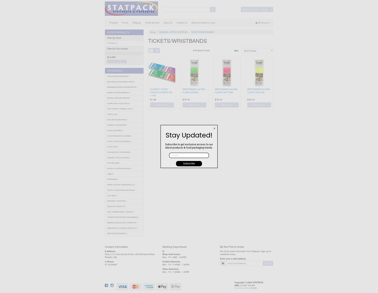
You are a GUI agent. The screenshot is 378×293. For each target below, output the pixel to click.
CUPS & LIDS (112, 114)
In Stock (113, 43)
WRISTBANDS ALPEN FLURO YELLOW (258, 91)
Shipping (137, 22)
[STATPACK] (131, 7)
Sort (236, 50)
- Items (256, 9)
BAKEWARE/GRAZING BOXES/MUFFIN (122, 87)
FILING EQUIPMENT (115, 130)
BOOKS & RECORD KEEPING (118, 98)
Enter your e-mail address (233, 258)
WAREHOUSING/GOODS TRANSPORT (122, 222)
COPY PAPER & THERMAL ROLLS (120, 109)
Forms (125, 22)
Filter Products (118, 32)
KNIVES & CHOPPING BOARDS (119, 168)
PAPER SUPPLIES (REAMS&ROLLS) (121, 184)
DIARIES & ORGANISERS (117, 125)
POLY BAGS (112, 195)
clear (124, 61)
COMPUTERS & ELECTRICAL (118, 103)
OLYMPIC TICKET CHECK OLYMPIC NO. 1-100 (161, 92)
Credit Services (152, 22)
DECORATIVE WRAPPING (117, 119)
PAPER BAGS (112, 179)
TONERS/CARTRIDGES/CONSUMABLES (122, 217)
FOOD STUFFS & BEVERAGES (119, 141)
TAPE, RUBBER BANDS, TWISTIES (120, 212)
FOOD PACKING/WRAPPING (118, 76)
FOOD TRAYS (112, 146)
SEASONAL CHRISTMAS (116, 201)
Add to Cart (162, 105)
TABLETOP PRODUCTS (116, 206)
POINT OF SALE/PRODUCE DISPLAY (121, 190)
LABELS (110, 174)
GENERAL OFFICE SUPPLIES (118, 157)
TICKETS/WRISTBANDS (202, 32)
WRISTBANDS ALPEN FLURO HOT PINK (226, 91)
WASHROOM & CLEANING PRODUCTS (122, 228)
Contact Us (182, 22)
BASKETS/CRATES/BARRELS (118, 92)
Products (113, 22)
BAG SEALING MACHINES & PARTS (120, 81)
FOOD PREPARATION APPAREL (119, 136)
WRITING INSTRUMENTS (117, 233)
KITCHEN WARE (113, 163)
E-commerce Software (242, 288)
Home (153, 32)
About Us (168, 22)
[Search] (213, 9)
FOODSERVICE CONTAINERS (118, 152)
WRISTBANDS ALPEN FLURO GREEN (194, 91)
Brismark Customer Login (203, 22)
